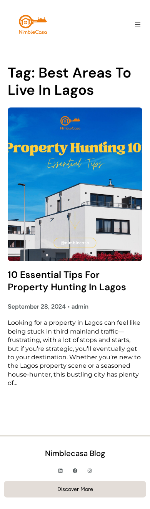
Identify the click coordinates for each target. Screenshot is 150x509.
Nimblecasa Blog (75, 453)
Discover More (75, 489)
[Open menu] (137, 24)
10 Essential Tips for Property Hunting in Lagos (67, 281)
